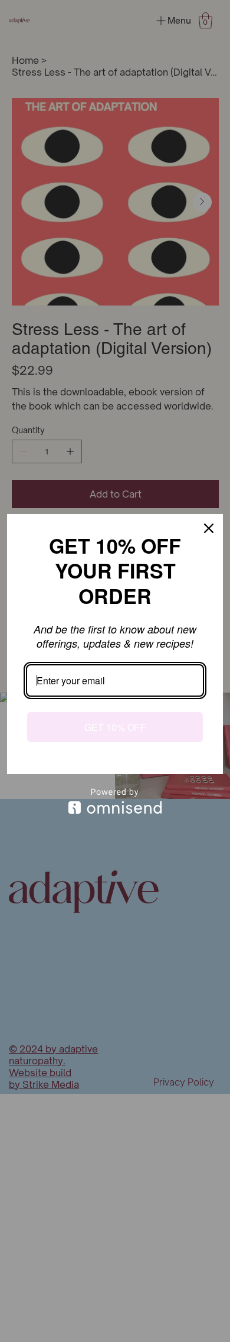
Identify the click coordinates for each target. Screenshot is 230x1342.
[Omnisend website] (115, 801)
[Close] (209, 528)
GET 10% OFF (115, 727)
